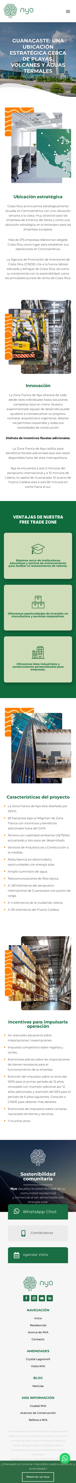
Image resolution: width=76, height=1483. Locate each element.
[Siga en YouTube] (42, 1298)
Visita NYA (38, 1366)
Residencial (38, 1325)
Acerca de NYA (38, 1332)
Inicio (38, 1318)
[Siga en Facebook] (26, 1298)
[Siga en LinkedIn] (50, 1298)
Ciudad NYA (38, 1406)
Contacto (38, 1339)
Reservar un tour (38, 1477)
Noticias (38, 1386)
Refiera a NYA (38, 1420)
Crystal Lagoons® (38, 1359)
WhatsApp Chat (40, 1211)
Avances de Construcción (38, 1413)
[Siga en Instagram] (34, 1298)
